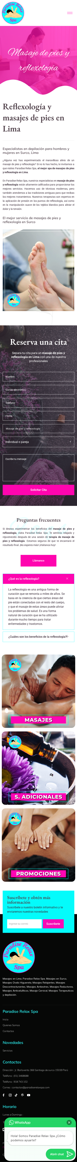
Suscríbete (53, 924)
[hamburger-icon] (69, 13)
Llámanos (38, 560)
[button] (38, 579)
